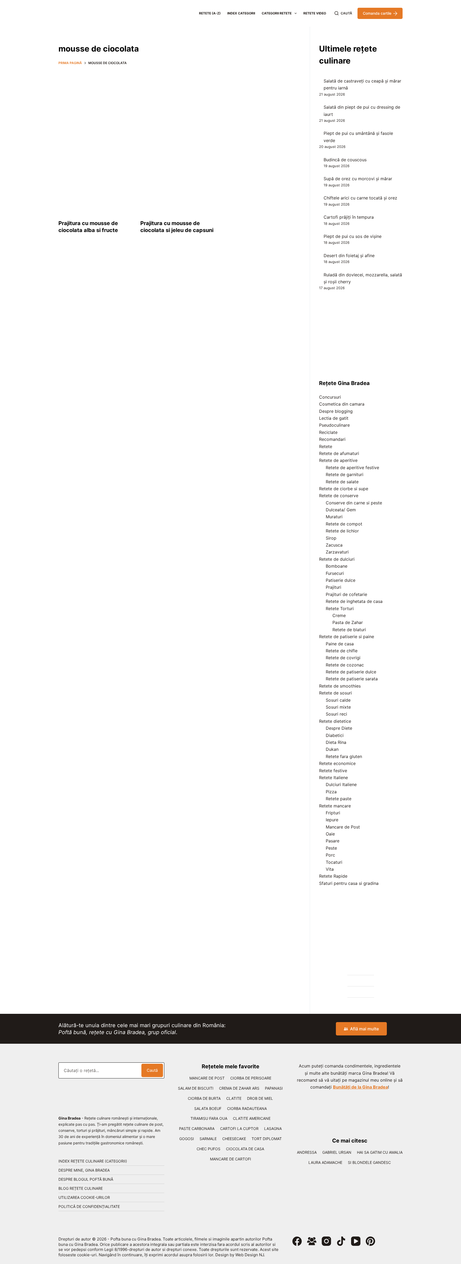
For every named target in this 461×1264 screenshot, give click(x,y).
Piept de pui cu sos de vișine (352, 236)
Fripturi (333, 812)
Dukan (332, 749)
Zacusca (334, 545)
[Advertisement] (177, 108)
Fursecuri (335, 573)
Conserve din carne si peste (354, 502)
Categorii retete (277, 13)
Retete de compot (344, 524)
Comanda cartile (377, 13)
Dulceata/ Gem (341, 509)
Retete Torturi (340, 608)
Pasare (332, 840)
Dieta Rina (336, 742)
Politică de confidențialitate (89, 1206)
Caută (152, 1070)
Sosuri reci (336, 714)
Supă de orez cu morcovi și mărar (358, 178)
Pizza (331, 791)
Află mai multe (364, 1028)
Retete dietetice (335, 721)
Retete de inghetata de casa (354, 601)
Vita (330, 869)
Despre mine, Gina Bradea (84, 1170)
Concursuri (330, 397)
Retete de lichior (342, 530)
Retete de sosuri (335, 693)
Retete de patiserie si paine (346, 636)
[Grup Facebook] (311, 1241)
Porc (330, 855)
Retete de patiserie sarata (352, 678)
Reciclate (328, 432)
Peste (331, 848)
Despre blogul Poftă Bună (85, 1179)
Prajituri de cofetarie (346, 594)
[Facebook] (297, 1241)
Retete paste (338, 798)
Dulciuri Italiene (341, 784)
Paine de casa (340, 643)
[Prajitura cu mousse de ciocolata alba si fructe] (95, 184)
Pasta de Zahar (347, 622)
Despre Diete (339, 728)
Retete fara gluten (344, 756)
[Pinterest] (370, 1241)
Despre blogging (336, 411)
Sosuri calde (338, 700)
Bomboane (336, 566)
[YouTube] (355, 1241)
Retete (325, 446)
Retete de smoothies (340, 686)
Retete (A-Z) (210, 13)
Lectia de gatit (333, 418)
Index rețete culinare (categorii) (92, 1161)
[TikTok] (341, 1241)
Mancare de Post (343, 827)
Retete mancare (335, 805)
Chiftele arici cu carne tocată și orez (360, 198)
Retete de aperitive (338, 460)
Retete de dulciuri (337, 559)
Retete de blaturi (349, 629)
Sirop (331, 538)
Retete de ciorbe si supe (343, 488)
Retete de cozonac (345, 665)
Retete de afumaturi (339, 453)
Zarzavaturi (337, 552)
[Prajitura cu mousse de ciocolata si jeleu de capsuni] (177, 184)
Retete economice (337, 763)
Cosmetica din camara (341, 404)
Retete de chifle (341, 650)
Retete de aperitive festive (352, 467)
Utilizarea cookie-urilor (84, 1197)
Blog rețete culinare (80, 1188)
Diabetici (335, 735)
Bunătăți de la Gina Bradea (360, 1087)
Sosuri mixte (338, 707)
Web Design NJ (249, 1254)
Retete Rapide (333, 876)
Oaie (330, 834)
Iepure (332, 819)
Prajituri (333, 587)
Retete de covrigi (343, 657)
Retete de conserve (338, 495)
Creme (339, 615)
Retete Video (314, 13)
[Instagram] (326, 1241)
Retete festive (333, 770)
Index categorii (241, 13)
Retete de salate (342, 481)
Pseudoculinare (334, 425)
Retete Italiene (333, 777)
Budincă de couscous (345, 159)
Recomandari (332, 439)
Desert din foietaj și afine (349, 255)
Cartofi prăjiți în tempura (349, 217)
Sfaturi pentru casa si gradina (349, 883)
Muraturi (334, 516)
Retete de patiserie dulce (351, 671)
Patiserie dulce (340, 580)
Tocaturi (334, 862)
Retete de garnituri (344, 474)
